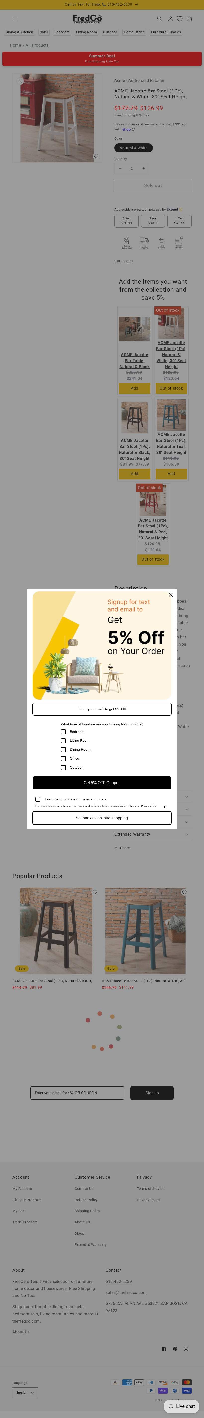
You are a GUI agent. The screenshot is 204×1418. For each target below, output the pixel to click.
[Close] (171, 595)
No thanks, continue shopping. (102, 818)
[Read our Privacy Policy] (166, 807)
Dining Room (80, 749)
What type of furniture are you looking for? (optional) (102, 724)
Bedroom (77, 732)
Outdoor (76, 767)
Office (74, 758)
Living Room (80, 740)
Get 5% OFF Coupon (102, 783)
